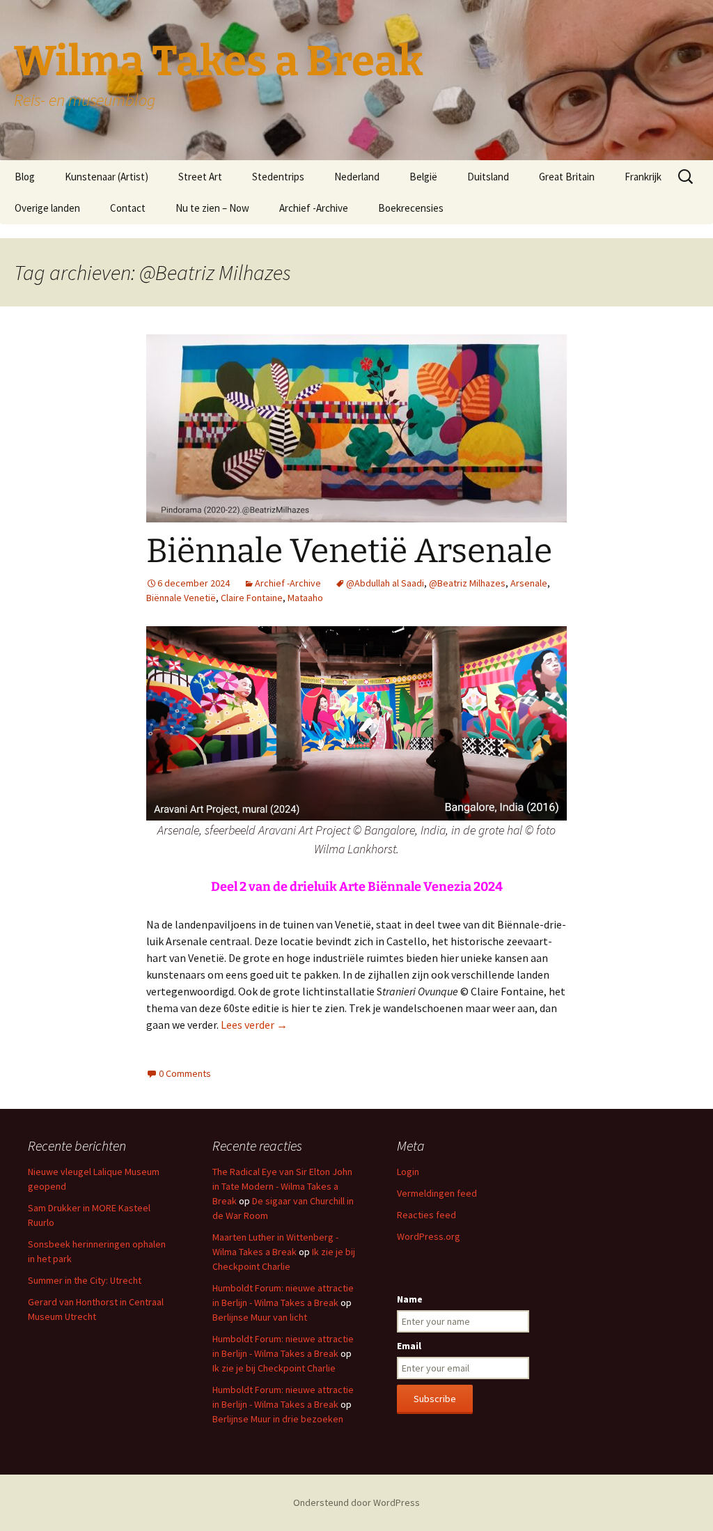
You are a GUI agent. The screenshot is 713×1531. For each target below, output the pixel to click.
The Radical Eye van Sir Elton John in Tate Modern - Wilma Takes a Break (282, 1186)
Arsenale (528, 583)
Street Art (200, 176)
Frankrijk (643, 176)
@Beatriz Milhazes (467, 583)
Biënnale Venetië (181, 597)
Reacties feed (426, 1215)
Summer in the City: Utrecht (84, 1280)
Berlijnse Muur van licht (259, 1317)
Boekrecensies (411, 208)
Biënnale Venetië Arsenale (349, 551)
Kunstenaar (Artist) (106, 176)
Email (409, 1345)
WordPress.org (428, 1236)
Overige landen (47, 208)
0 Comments (185, 1073)
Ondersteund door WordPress (356, 1502)
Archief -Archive (313, 208)
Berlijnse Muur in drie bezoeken (277, 1419)
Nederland (356, 176)
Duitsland (488, 176)
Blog (25, 176)
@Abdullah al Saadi (385, 583)
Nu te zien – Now (212, 208)
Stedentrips (278, 176)
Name (410, 1299)
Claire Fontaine (252, 597)
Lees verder (254, 1025)
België (423, 176)
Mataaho (305, 597)
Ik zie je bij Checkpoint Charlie (274, 1368)
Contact (128, 208)
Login (408, 1171)
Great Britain (567, 176)
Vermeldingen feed (437, 1193)
